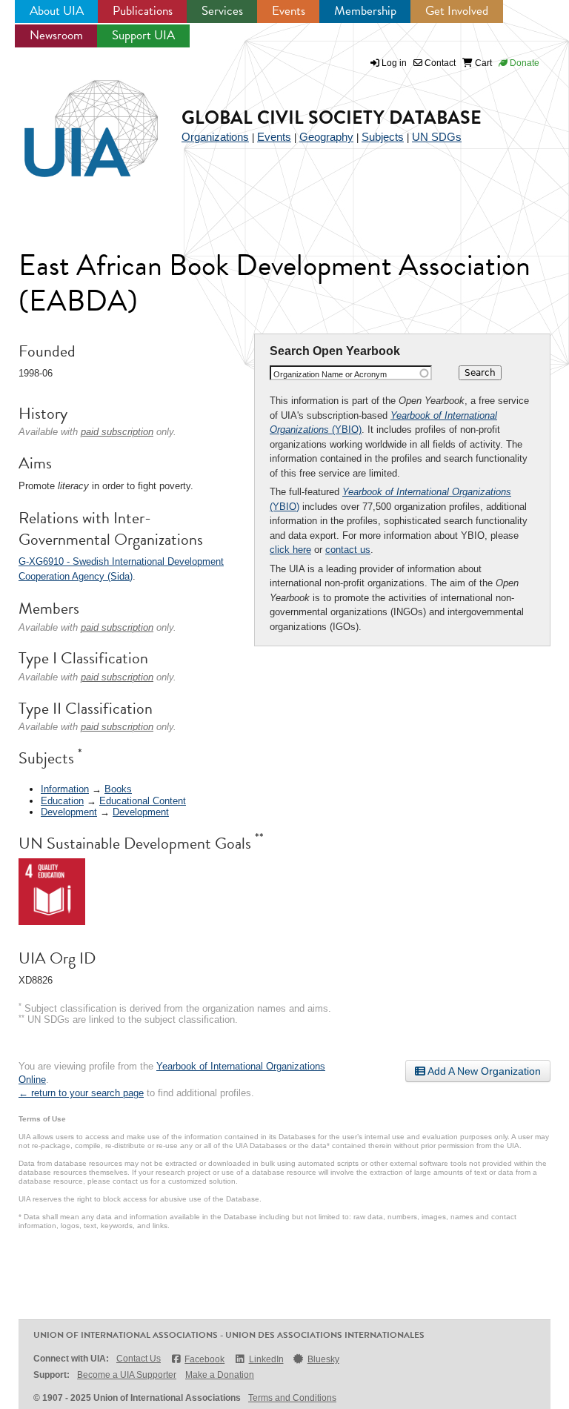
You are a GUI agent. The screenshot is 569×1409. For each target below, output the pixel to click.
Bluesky (323, 1359)
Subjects (383, 136)
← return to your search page (81, 1092)
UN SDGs (437, 136)
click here (290, 549)
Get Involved (456, 10)
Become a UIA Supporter (126, 1375)
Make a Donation (219, 1375)
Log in (394, 63)
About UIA (57, 10)
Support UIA (143, 35)
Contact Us (138, 1358)
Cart (482, 63)
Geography (326, 136)
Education (62, 800)
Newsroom (56, 35)
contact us (347, 549)
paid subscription (117, 431)
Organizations (215, 136)
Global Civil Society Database (332, 117)
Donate (523, 63)
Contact (439, 63)
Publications (143, 10)
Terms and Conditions (292, 1398)
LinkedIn (266, 1359)
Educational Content (142, 800)
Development (69, 812)
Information (65, 789)
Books (118, 789)
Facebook (204, 1359)
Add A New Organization (483, 1071)
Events (288, 10)
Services (222, 10)
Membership (365, 10)
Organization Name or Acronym (330, 374)
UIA (74, 120)
